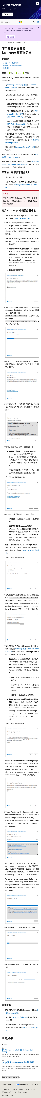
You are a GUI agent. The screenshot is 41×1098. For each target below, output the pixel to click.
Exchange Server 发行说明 (25, 147)
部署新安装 (19, 43)
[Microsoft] (20, 22)
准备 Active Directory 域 (16, 124)
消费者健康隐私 (6, 1092)
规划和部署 (10, 43)
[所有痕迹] (3, 42)
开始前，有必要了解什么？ (11, 63)
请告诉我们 (10, 37)
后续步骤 (6, 68)
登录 (38, 22)
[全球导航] (2, 22)
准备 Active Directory (15, 117)
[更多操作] (37, 42)
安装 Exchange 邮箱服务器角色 (13, 65)
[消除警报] (37, 3)
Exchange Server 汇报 (22, 218)
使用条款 (18, 1092)
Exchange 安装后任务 (20, 1017)
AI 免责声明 (5, 1089)
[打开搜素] (34, 22)
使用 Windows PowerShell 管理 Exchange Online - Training (18, 1051)
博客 (20, 1089)
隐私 (32, 1089)
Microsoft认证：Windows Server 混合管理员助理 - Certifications (18, 1063)
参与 (27, 1089)
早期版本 (14, 1089)
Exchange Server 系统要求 (17, 85)
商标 (24, 1092)
